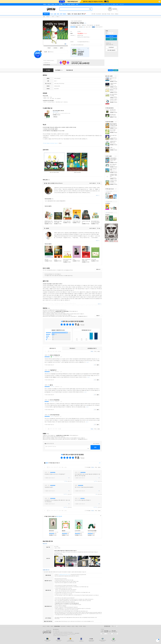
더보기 (115, 76)
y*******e (95, 481)
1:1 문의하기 (103, 633)
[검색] (90, 9)
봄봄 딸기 (63, 530)
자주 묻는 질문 (109, 633)
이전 (47, 351)
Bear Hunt (97, 25)
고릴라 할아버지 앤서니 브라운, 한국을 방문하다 (55, 200)
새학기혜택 (93, 13)
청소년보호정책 (63, 626)
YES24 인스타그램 (109, 626)
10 (62, 467)
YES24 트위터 (108, 626)
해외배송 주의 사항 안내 (111, 43)
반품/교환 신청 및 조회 (63, 574)
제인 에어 (46, 259)
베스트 (51, 13)
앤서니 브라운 (72, 25)
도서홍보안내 (68, 626)
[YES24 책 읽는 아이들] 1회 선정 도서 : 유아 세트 (49, 222)
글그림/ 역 (75, 25)
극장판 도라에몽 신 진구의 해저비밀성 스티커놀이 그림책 (113, 159)
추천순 (95, 351)
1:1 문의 (68, 574)
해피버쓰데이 (51, 530)
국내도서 (47, 16)
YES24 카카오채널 (105, 626)
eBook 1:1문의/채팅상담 (113, 631)
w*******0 (65, 507)
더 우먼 (55, 259)
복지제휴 (80, 626)
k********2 (52, 401)
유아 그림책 (52, 98)
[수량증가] (113, 33)
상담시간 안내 (115, 633)
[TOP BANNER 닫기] (159, 1)
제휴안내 (76, 626)
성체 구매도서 (108, 193)
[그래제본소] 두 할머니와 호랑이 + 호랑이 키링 (113, 175)
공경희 (79, 25)
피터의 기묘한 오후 (66, 221)
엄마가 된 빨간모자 (113, 164)
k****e (107, 201)
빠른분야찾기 (46, 13)
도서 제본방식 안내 (56, 80)
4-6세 (57, 16)
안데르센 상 (51, 51)
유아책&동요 (107, 203)
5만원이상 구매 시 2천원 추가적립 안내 (89, 37)
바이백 (61, 13)
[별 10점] (53, 443)
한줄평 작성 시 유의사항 (99, 443)
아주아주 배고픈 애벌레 (92, 530)
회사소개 (44, 626)
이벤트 (58, 13)
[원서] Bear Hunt (113, 109)
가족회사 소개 (114, 626)
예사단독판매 (98, 13)
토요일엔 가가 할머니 (113, 99)
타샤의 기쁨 (93, 259)
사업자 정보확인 (76, 633)
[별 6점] (50, 443)
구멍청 (111, 147)
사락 (72, 13)
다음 (58, 351)
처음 (45, 351)
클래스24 (79, 13)
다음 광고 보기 (117, 10)
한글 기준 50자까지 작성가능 (50, 446)
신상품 (55, 13)
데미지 (74, 259)
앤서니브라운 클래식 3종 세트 (58, 110)
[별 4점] (48, 443)
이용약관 (51, 626)
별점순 (99, 351)
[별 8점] (51, 443)
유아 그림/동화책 (58, 98)
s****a (53, 356)
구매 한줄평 (88, 467)
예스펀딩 (75, 13)
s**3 (96, 494)
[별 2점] (47, 443)
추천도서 (112, 13)
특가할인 (108, 13)
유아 (53, 16)
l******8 (65, 481)
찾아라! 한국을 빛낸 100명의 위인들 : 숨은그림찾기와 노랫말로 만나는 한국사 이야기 (113, 125)
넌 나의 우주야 (77, 530)
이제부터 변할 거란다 (76, 221)
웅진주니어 (84, 25)
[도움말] (74, 35)
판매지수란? (91, 26)
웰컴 (44, 16)
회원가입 (104, 4)
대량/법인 (116, 13)
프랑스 (80, 52)
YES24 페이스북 (106, 626)
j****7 (107, 191)
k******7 (107, 212)
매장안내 (64, 13)
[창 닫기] (87, 48)
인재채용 (48, 626)
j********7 (52, 371)
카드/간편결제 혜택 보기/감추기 (89, 41)
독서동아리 (107, 214)
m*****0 (52, 416)
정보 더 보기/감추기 (78, 27)
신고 (61, 356)
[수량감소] (108, 33)
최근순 (92, 351)
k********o (52, 386)
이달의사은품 (104, 13)
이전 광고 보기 (116, 10)
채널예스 (69, 13)
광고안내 (73, 626)
